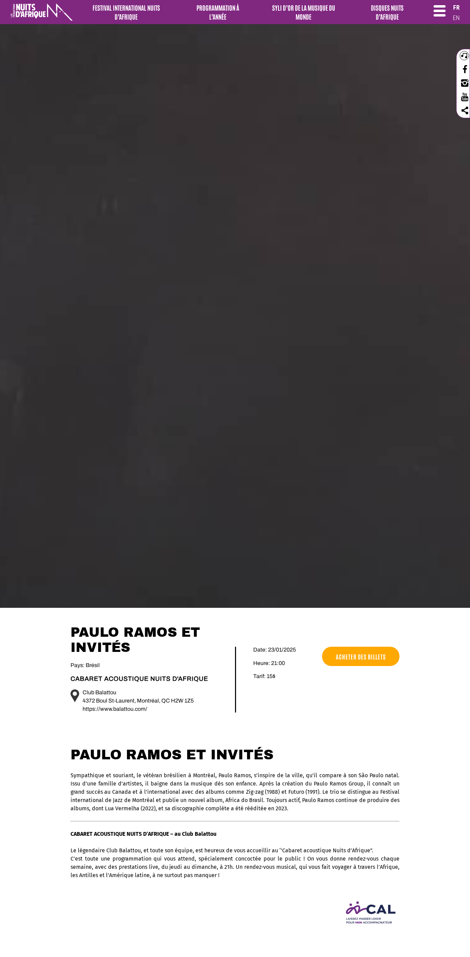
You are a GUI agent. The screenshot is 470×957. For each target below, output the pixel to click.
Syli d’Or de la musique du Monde (303, 12)
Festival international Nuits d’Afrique (126, 12)
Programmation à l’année (217, 12)
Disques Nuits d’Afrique (387, 12)
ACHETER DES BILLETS (361, 656)
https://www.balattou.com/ (115, 709)
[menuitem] (456, 7)
